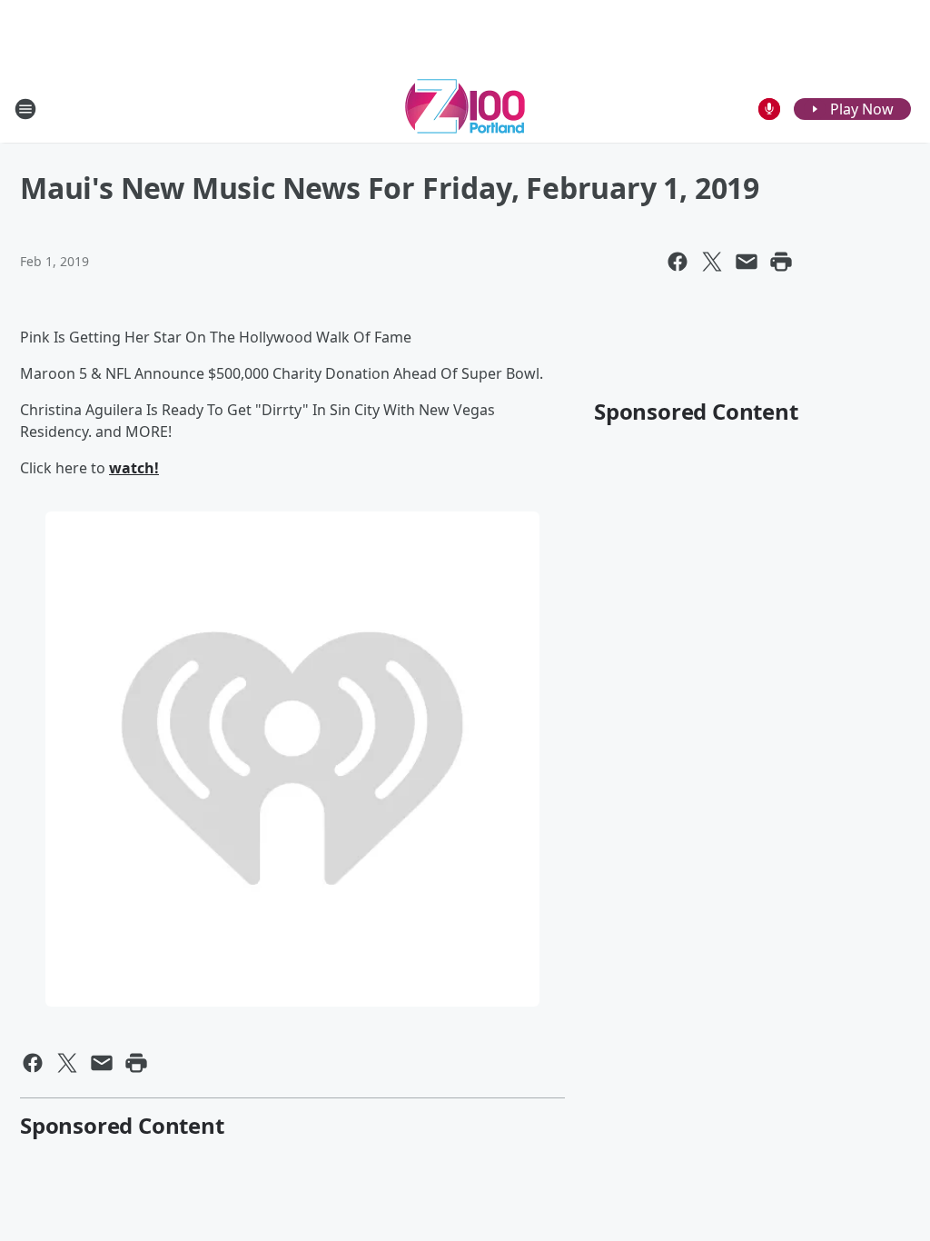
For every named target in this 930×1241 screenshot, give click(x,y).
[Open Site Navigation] (25, 109)
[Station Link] (465, 108)
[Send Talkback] (769, 109)
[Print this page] (781, 261)
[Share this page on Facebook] (677, 261)
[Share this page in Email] (746, 261)
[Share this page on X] (712, 261)
